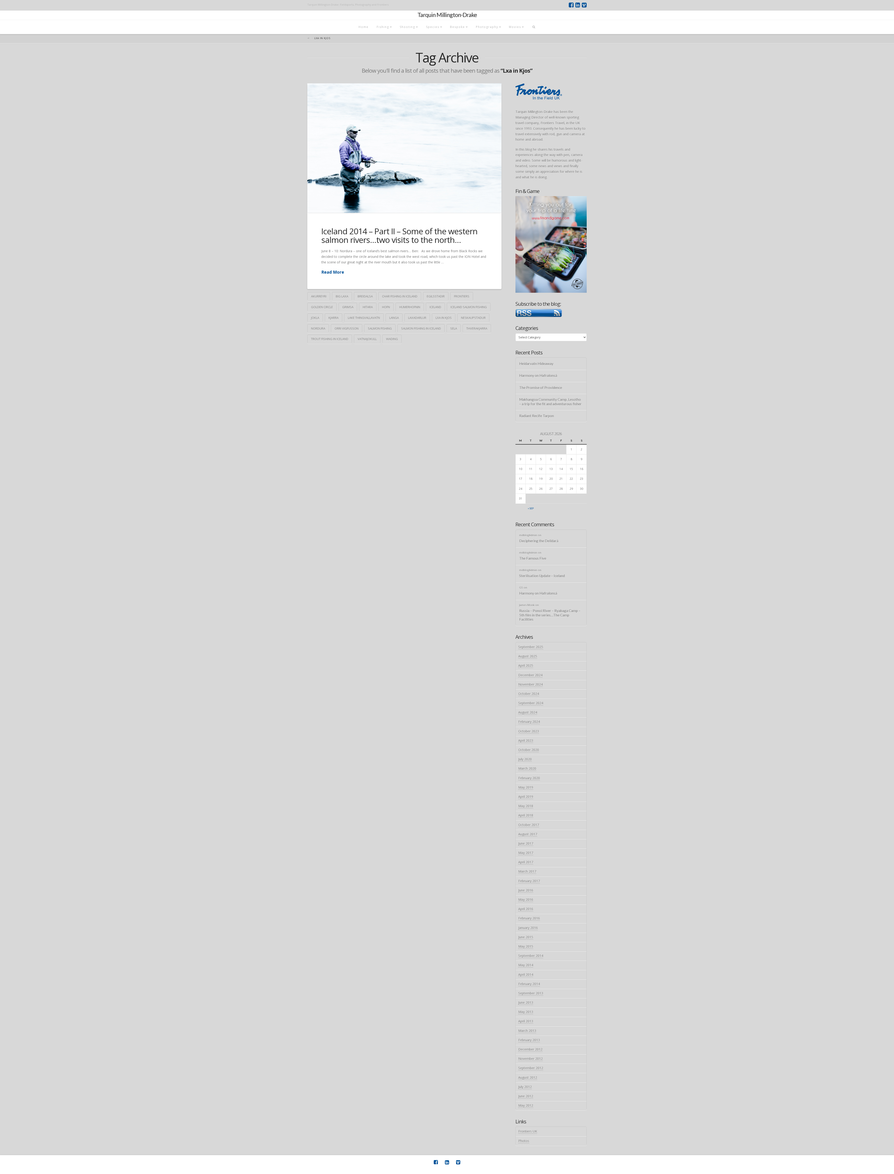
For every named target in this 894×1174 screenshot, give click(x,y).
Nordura (318, 328)
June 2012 (525, 1096)
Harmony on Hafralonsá (538, 375)
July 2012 (525, 1087)
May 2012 (525, 1105)
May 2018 (525, 806)
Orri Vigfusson (347, 328)
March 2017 (527, 871)
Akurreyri (318, 296)
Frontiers (461, 296)
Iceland (435, 307)
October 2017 (528, 825)
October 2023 (528, 731)
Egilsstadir (436, 296)
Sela (453, 328)
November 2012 (530, 1058)
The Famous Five (532, 558)
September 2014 (530, 955)
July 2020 (525, 759)
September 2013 (530, 993)
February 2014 (529, 984)
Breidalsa (365, 296)
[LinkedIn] (577, 5)
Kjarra (333, 318)
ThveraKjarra (476, 328)
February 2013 (529, 1040)
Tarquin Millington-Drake (447, 15)
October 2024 (528, 693)
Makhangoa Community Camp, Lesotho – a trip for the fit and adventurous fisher (550, 401)
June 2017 (525, 843)
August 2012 (527, 1077)
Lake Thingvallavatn (364, 318)
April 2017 (525, 862)
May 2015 (525, 946)
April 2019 (525, 796)
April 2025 (525, 665)
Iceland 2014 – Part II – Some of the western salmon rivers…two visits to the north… (399, 235)
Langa (394, 318)
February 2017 (529, 881)
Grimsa (347, 307)
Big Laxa (342, 296)
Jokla (315, 318)
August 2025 (527, 656)
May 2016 (525, 899)
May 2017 (525, 853)
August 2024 (527, 712)
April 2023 (525, 740)
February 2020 (529, 778)
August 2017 (527, 834)
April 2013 (525, 1021)
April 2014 (525, 974)
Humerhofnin (409, 307)
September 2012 (530, 1068)
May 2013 (525, 1012)
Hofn (386, 307)
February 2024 (529, 721)
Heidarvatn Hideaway (536, 363)
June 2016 (525, 890)
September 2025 (530, 647)
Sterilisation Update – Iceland (542, 576)
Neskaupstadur (473, 318)
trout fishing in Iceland (329, 339)
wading (392, 339)
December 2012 (530, 1049)
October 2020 (528, 750)
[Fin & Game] (551, 244)
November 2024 (530, 684)
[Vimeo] (584, 5)
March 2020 (527, 768)
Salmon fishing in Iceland (421, 328)
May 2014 (525, 965)
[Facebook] (571, 5)
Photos (523, 1141)
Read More (332, 272)
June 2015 (525, 937)
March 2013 (527, 1030)
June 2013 (525, 1002)
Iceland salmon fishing (468, 307)
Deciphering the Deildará (538, 541)
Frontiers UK (527, 1131)
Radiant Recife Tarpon (536, 416)
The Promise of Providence (540, 387)
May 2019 (525, 787)
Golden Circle (322, 307)
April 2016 (525, 909)
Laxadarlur (417, 318)
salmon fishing (380, 328)
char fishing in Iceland (399, 296)
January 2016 (528, 928)
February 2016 (529, 918)
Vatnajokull (367, 339)
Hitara (368, 307)
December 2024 (530, 675)
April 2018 (525, 815)
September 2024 (530, 703)
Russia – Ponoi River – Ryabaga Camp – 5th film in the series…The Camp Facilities (549, 615)
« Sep (531, 508)
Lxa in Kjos (444, 318)
